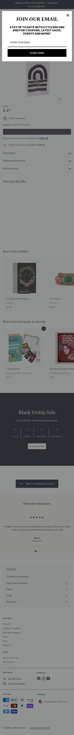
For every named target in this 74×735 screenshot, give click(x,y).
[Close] (68, 15)
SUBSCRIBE (37, 53)
